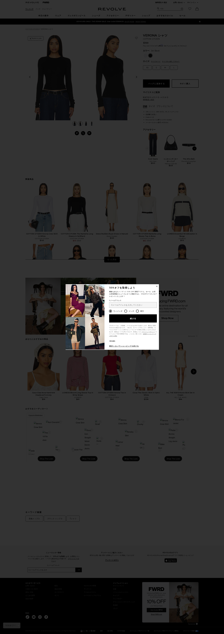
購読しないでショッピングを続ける (124, 346)
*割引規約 (112, 341)
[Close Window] (157, 286)
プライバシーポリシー (148, 332)
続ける (133, 318)
